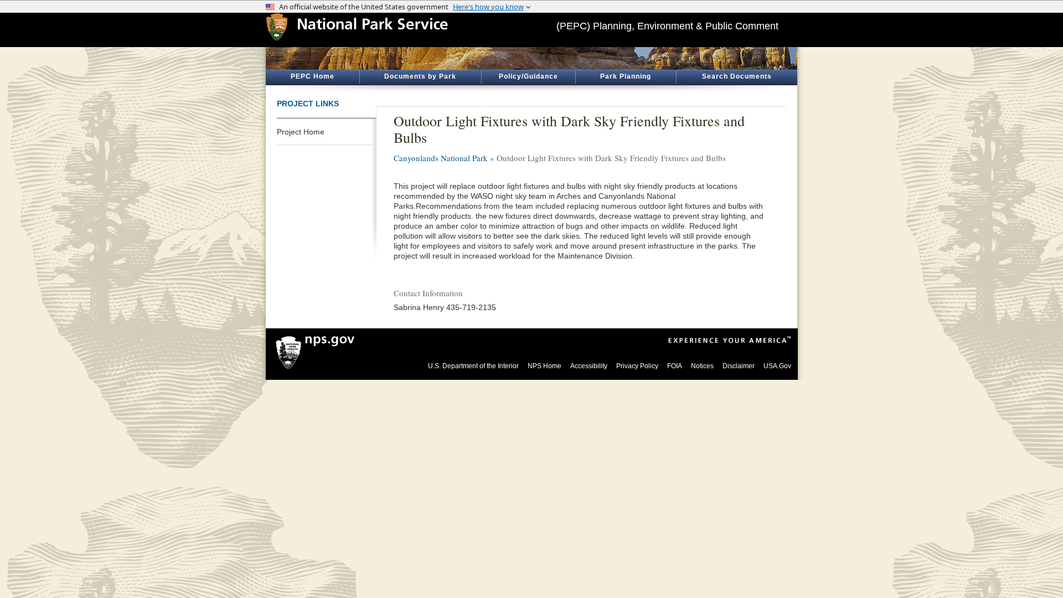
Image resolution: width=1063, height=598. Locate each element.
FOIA (674, 366)
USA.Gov (777, 366)
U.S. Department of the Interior (473, 366)
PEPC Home (312, 76)
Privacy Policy (637, 366)
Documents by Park (420, 76)
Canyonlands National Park (441, 157)
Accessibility (588, 366)
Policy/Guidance (528, 76)
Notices (702, 366)
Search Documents (737, 76)
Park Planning (625, 76)
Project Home (300, 131)
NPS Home (544, 366)
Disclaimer (739, 366)
